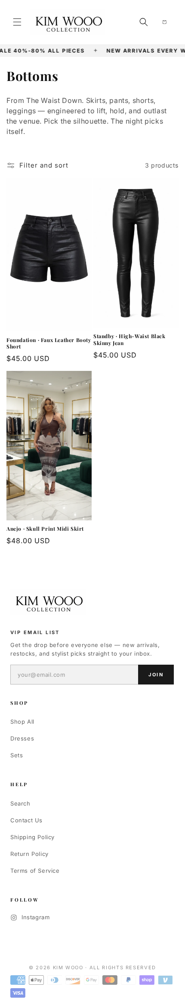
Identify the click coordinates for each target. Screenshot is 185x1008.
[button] (17, 21)
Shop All (22, 721)
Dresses (22, 738)
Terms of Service (35, 870)
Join (155, 675)
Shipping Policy (32, 837)
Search (20, 803)
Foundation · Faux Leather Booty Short (48, 343)
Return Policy (29, 853)
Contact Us (26, 820)
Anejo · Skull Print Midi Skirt (45, 529)
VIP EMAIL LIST (35, 632)
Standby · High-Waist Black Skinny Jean (129, 339)
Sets (16, 755)
